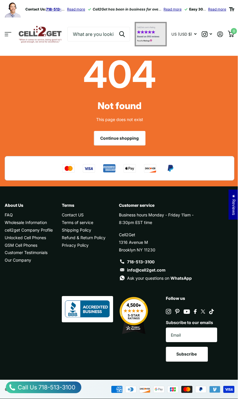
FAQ (9, 214)
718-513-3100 (140, 261)
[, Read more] (206, 34)
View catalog (8, 34)
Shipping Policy (76, 230)
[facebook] (195, 311)
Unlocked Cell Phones (25, 237)
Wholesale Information (26, 222)
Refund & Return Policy (84, 237)
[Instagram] (168, 311)
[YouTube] (187, 311)
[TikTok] (211, 311)
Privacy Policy (75, 245)
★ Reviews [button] (233, 204)
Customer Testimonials (26, 252)
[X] (203, 311)
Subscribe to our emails (189, 322)
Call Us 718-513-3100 (45, 387)
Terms (68, 205)
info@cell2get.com (146, 269)
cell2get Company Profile (29, 230)
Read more (76, 9)
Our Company (18, 260)
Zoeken (122, 34)
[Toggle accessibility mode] (231, 9)
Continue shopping (119, 138)
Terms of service (77, 222)
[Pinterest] (177, 311)
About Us (14, 205)
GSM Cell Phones (21, 245)
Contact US (73, 214)
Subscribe (187, 353)
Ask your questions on (159, 278)
